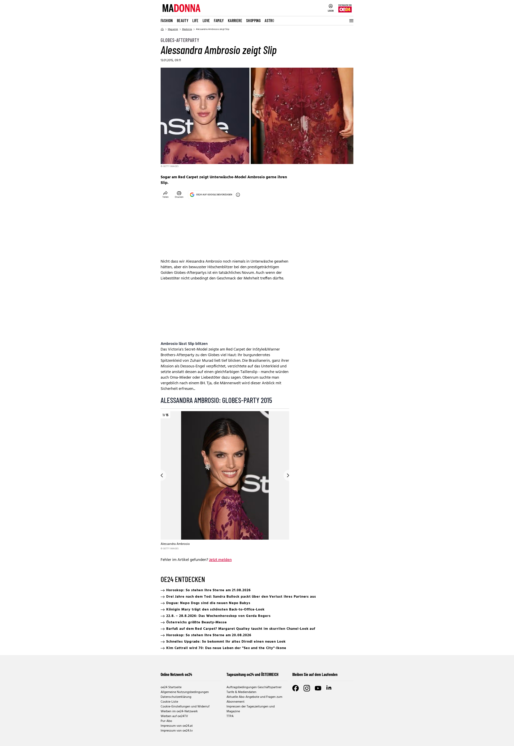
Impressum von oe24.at (177, 726)
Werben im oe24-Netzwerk (179, 711)
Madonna (187, 29)
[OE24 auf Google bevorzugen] (238, 194)
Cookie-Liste (169, 701)
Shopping (253, 20)
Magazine (173, 29)
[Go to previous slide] (160, 475)
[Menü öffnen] (351, 20)
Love (206, 20)
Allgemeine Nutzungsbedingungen (185, 692)
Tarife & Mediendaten (241, 692)
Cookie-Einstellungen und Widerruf (185, 706)
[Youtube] (318, 688)
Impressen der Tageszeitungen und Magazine (250, 709)
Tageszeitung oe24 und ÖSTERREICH (252, 674)
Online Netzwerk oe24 (176, 674)
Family (219, 20)
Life (195, 20)
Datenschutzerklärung (176, 697)
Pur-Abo (166, 721)
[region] (225, 481)
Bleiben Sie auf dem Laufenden (315, 674)
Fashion (167, 20)
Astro (269, 20)
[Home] (162, 29)
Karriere (235, 20)
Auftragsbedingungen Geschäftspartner (253, 687)
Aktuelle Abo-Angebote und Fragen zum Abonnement (254, 699)
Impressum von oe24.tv (177, 730)
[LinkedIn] (329, 688)
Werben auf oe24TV (174, 716)
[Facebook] (295, 688)
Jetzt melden (220, 560)
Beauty (182, 20)
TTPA (230, 716)
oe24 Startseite (171, 687)
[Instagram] (307, 688)
